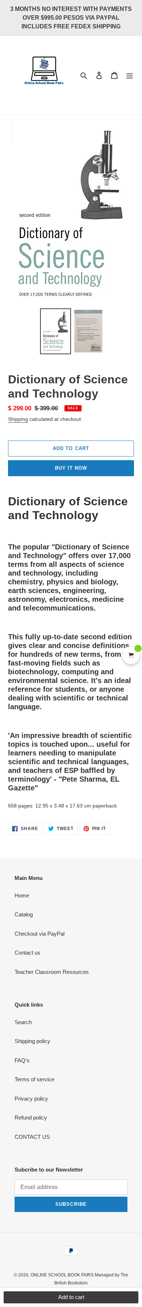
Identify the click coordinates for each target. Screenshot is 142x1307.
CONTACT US (32, 1137)
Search (23, 1022)
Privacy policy (31, 1098)
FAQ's (22, 1060)
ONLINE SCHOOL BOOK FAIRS (63, 1275)
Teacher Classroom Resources (52, 972)
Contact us (27, 952)
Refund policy (31, 1117)
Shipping (18, 419)
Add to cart (71, 1297)
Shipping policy (32, 1041)
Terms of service (34, 1079)
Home (22, 895)
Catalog (24, 914)
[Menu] (129, 75)
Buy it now (71, 468)
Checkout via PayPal (39, 934)
